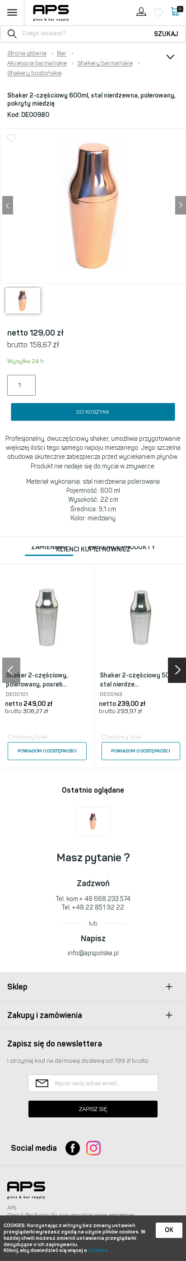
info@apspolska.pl (93, 953)
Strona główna (26, 53)
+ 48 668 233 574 (104, 899)
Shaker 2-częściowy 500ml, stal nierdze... (140, 680)
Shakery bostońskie (34, 73)
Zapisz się (93, 1109)
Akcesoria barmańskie (37, 63)
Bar (61, 53)
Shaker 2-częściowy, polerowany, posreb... (37, 680)
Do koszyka (92, 412)
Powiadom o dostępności (47, 751)
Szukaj (166, 34)
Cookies (98, 1250)
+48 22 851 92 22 (98, 907)
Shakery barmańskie (105, 63)
